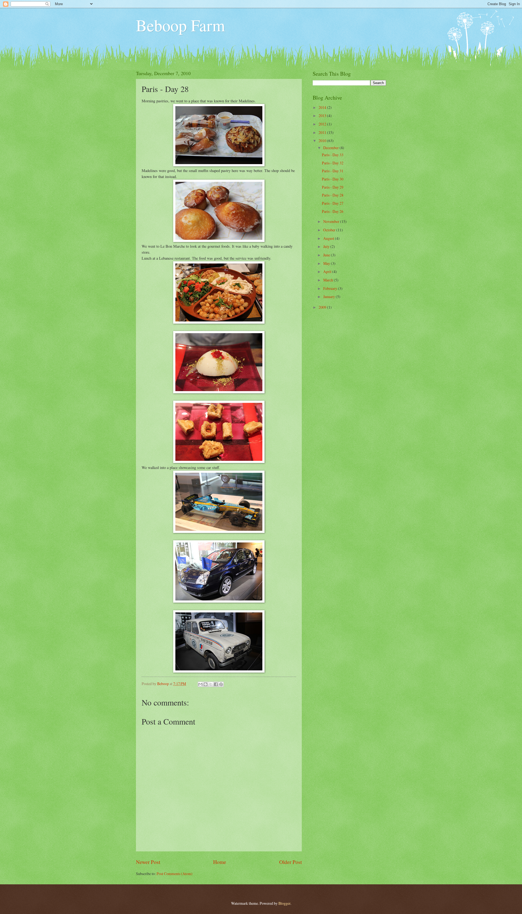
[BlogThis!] (205, 684)
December (331, 147)
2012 (323, 124)
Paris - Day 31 (332, 170)
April (327, 271)
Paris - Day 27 (332, 203)
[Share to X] (210, 684)
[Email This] (200, 684)
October (329, 229)
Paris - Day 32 (332, 162)
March (328, 280)
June (327, 254)
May (327, 263)
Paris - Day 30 (332, 179)
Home (219, 861)
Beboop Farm (180, 25)
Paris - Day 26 (332, 211)
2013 (323, 115)
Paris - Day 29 (332, 187)
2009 (323, 307)
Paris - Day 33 (332, 154)
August (329, 238)
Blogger (284, 903)
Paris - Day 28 (332, 195)
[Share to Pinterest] (221, 684)
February (330, 288)
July (326, 246)
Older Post (290, 861)
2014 (323, 107)
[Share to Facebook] (216, 684)
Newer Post (148, 861)
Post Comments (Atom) (174, 873)
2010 (323, 140)
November (331, 221)
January (329, 296)
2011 (323, 132)
